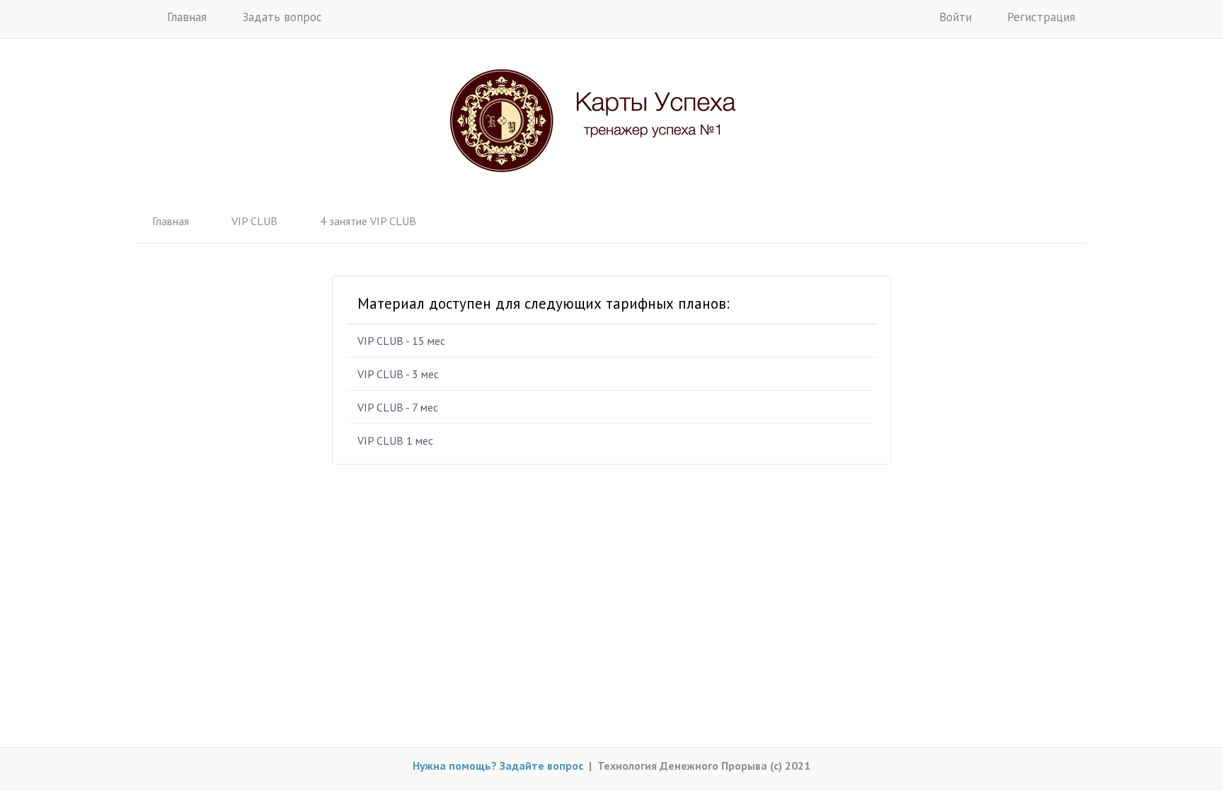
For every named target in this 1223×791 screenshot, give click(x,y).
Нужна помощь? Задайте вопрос (498, 765)
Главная (185, 17)
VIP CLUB (254, 221)
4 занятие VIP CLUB (368, 221)
